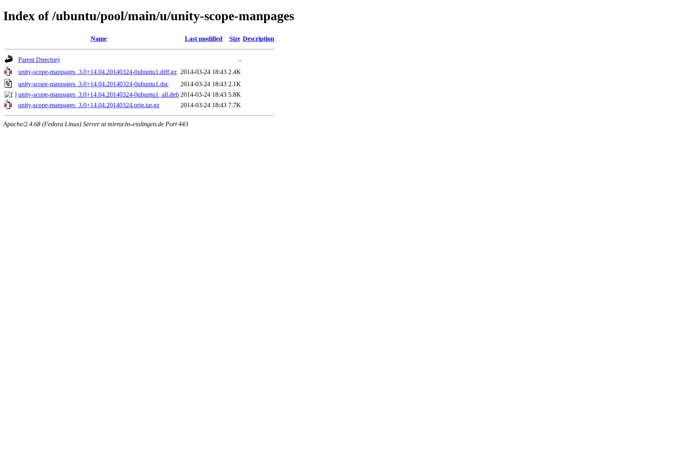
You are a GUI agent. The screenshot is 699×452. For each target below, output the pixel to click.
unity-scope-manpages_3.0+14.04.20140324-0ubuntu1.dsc (93, 84)
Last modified (203, 38)
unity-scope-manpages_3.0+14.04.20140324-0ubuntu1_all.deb (98, 94)
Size (234, 38)
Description (258, 38)
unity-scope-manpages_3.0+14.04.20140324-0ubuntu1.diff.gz (97, 71)
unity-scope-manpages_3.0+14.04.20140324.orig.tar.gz (88, 105)
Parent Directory (39, 59)
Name (99, 38)
